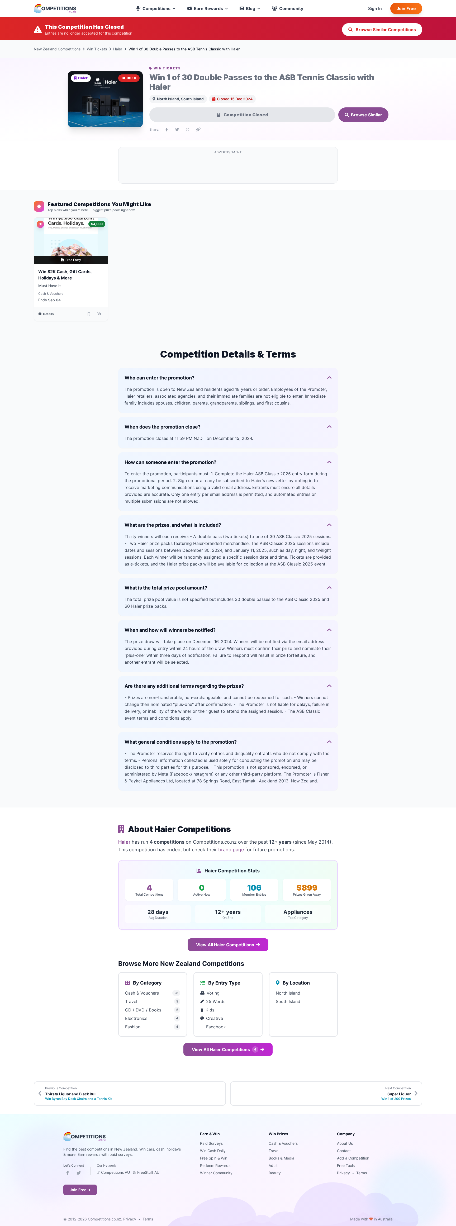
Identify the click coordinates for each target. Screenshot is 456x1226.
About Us (345, 1143)
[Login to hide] (99, 314)
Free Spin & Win (213, 1158)
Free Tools (346, 1165)
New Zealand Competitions (57, 49)
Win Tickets (97, 49)
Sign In (375, 8)
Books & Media (281, 1158)
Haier (117, 49)
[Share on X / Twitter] (177, 129)
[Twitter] (78, 1174)
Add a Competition (353, 1158)
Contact (344, 1150)
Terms (361, 1173)
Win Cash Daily (213, 1150)
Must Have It (49, 285)
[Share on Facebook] (166, 129)
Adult (273, 1165)
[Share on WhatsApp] (187, 129)
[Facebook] (67, 1174)
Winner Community (216, 1173)
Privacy (343, 1173)
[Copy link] (198, 129)
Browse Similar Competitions (385, 29)
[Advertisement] (228, 168)
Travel (274, 1150)
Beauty (275, 1173)
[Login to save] (89, 314)
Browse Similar (366, 114)
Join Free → (80, 1189)
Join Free (406, 8)
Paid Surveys (211, 1143)
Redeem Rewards (215, 1165)
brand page (231, 849)
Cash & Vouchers (50, 294)
